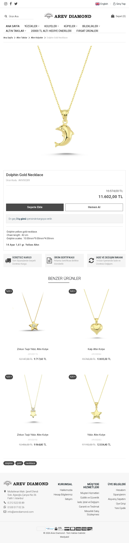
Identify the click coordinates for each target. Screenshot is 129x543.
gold (19, 463)
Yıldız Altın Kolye (96, 434)
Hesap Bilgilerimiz (63, 494)
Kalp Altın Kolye (96, 349)
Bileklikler (90, 26)
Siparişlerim (119, 494)
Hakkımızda (66, 490)
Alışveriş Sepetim (117, 499)
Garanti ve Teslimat (89, 506)
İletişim (68, 499)
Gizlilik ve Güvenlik (89, 497)
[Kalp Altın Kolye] (96, 316)
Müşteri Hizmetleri (89, 493)
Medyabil (64, 537)
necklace (30, 463)
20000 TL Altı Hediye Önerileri (51, 31)
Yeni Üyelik (120, 508)
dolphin (9, 463)
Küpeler (69, 26)
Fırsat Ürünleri (87, 31)
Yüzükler (31, 26)
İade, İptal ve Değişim (88, 502)
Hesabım (121, 490)
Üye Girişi (121, 503)
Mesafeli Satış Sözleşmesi (91, 513)
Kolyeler (50, 26)
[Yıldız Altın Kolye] (96, 402)
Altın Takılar (15, 31)
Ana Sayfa (12, 26)
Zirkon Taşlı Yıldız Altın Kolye (32, 349)
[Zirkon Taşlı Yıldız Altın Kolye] (32, 316)
